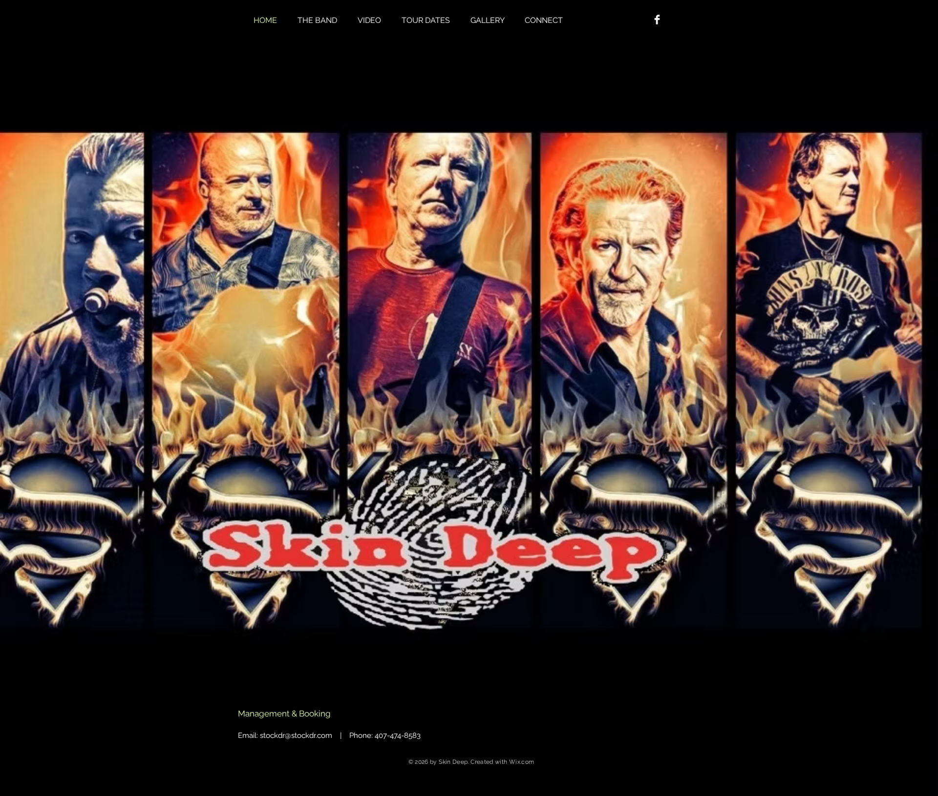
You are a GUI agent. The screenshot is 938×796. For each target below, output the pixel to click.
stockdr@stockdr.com (296, 735)
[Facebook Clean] (657, 19)
